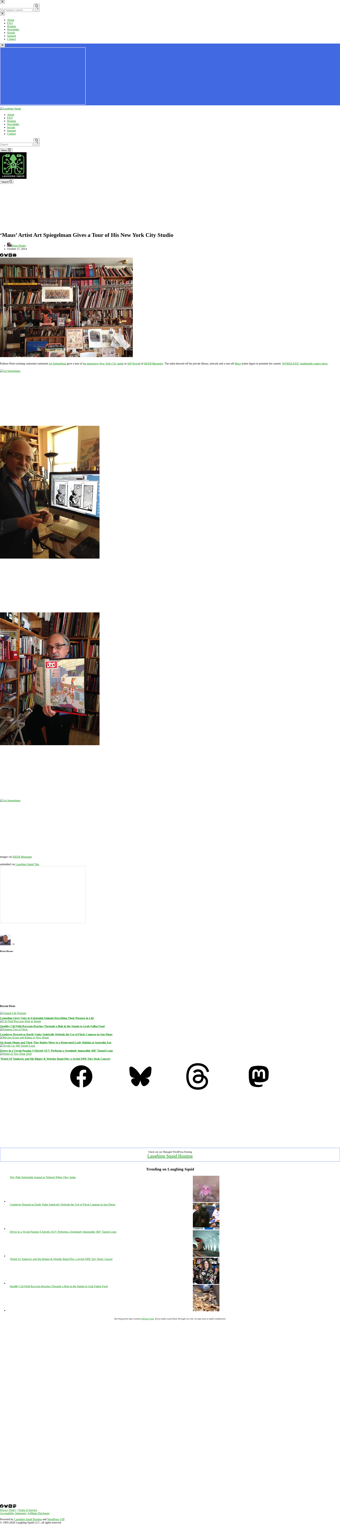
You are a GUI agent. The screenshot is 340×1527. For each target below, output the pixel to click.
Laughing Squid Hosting (170, 1156)
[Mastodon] (258, 1088)
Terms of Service (27, 1510)
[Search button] (36, 142)
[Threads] (10, 255)
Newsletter (13, 124)
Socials (11, 127)
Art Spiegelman (57, 363)
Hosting (11, 121)
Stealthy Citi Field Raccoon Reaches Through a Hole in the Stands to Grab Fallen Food (52, 1026)
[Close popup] (2, 45)
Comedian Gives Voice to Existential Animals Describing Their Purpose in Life (47, 1018)
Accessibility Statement (13, 1513)
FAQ (10, 117)
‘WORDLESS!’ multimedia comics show (304, 363)
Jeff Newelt (133, 363)
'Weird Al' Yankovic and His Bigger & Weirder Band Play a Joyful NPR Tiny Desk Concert (61, 1259)
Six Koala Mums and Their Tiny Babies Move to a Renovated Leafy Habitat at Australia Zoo (55, 1042)
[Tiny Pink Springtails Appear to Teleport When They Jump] (206, 1201)
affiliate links (147, 1318)
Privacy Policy (8, 1510)
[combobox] (16, 144)
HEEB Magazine (153, 363)
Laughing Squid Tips (27, 864)
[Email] (14, 255)
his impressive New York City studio (103, 363)
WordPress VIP (56, 1519)
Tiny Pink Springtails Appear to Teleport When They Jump (43, 1177)
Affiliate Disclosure (39, 1513)
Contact (11, 133)
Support (11, 130)
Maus (238, 363)
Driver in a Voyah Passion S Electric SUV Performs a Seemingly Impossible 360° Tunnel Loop (56, 1050)
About (10, 114)
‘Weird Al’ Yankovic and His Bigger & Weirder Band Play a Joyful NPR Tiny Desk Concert (55, 1058)
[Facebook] (2, 255)
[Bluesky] (6, 255)
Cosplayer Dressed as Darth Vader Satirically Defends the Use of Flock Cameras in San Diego (56, 1034)
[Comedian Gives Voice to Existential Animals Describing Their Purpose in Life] (13, 1013)
